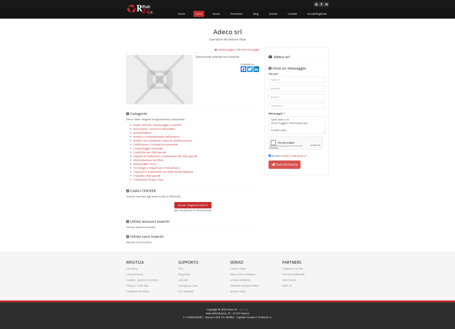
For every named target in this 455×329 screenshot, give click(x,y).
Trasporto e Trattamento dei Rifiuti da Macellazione (163, 171)
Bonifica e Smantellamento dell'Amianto (156, 136)
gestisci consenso (148, 280)
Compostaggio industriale (148, 148)
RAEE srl (287, 285)
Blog (255, 13)
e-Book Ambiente (240, 280)
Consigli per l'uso (188, 285)
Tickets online (238, 268)
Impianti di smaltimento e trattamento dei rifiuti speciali (165, 156)
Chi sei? (273, 74)
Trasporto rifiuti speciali (146, 175)
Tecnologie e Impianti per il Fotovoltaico (156, 168)
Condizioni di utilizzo (137, 291)
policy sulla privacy (294, 155)
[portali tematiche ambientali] (316, 4)
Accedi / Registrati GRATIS (193, 205)
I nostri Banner (134, 274)
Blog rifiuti (184, 274)
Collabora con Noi (292, 268)
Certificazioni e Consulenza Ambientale (155, 144)
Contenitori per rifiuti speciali (149, 152)
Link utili (183, 280)
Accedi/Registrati (317, 13)
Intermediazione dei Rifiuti (148, 160)
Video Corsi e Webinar (242, 274)
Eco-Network (185, 291)
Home (181, 13)
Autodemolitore (142, 132)
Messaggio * (277, 113)
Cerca (199, 13)
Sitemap (244, 309)
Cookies (130, 280)
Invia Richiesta (286, 164)
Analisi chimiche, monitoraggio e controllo (157, 125)
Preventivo (236, 13)
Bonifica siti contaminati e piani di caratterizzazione (162, 140)
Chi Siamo (132, 268)
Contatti (292, 13)
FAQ (180, 268)
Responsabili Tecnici (144, 164)
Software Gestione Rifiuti (244, 285)
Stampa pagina (226, 49)
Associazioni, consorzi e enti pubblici (154, 129)
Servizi (216, 13)
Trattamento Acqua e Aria (148, 179)
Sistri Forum (289, 280)
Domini (273, 13)
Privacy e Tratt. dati (137, 285)
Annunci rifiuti (238, 291)
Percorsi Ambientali (293, 274)
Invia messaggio (250, 49)
